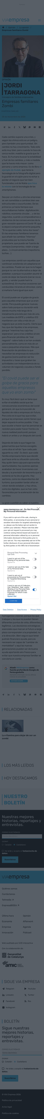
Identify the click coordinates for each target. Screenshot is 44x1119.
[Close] (39, 509)
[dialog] (22, 559)
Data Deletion (8, 610)
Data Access (22, 610)
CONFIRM (13, 601)
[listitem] (22, 553)
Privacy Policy (36, 610)
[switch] (35, 559)
